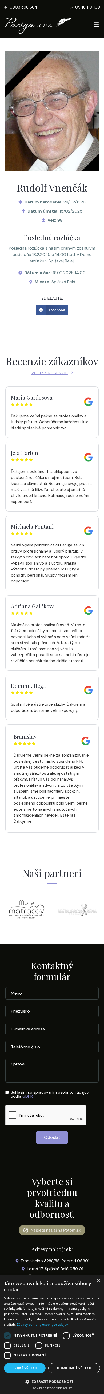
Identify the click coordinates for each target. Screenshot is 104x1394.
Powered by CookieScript (52, 1388)
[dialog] (52, 1334)
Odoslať (52, 1137)
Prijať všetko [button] (24, 1368)
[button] (52, 310)
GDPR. (28, 1096)
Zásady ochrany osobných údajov (42, 1324)
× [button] (98, 1281)
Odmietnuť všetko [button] (74, 1368)
